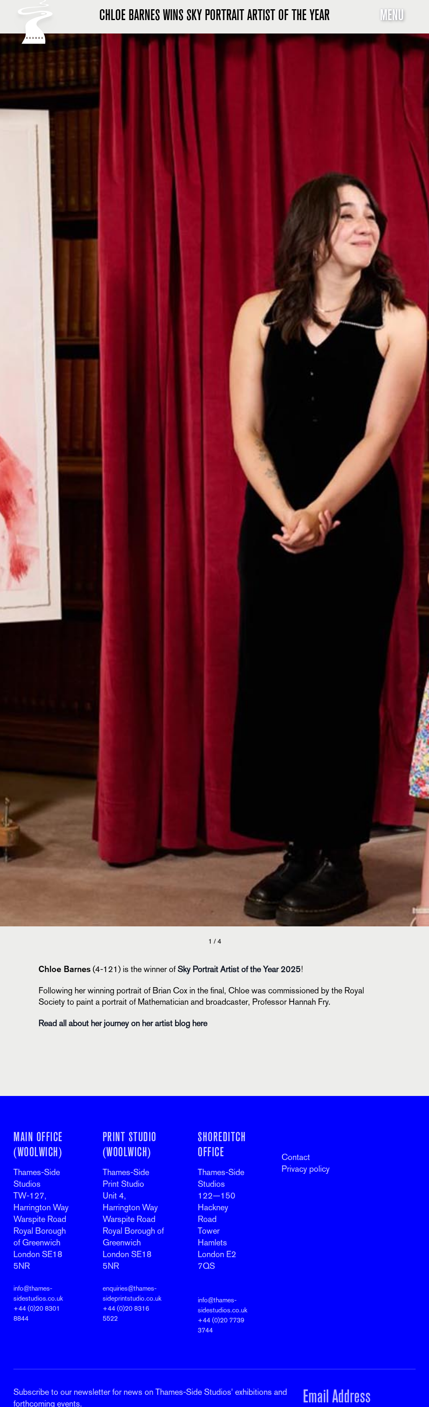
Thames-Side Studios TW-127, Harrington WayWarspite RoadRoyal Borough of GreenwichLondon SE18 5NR (41, 1219)
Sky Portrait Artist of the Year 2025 (239, 969)
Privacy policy (306, 1169)
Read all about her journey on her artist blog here (123, 1023)
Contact (296, 1157)
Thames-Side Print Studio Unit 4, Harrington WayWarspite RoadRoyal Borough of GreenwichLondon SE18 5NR (133, 1219)
